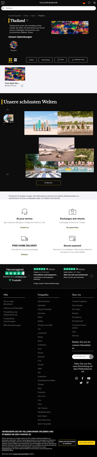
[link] (49, 2)
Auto (40, 349)
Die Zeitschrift (77, 321)
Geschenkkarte (44, 301)
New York (41, 396)
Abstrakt (41, 357)
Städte (40, 321)
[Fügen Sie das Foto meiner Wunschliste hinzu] (22, 86)
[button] (7, 109)
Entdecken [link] (48, 183)
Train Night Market (13, 84)
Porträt (40, 365)
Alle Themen (42, 408)
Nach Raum (42, 416)
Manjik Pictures (10, 86)
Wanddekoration (44, 412)
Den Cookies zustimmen (86, 442)
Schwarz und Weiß (45, 325)
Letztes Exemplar (44, 309)
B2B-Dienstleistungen (12, 325)
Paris (40, 404)
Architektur (42, 345)
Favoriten (41, 313)
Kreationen (42, 377)
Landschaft (42, 333)
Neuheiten (42, 305)
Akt (39, 373)
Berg (40, 388)
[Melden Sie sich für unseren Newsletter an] (91, 356)
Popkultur (41, 392)
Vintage (41, 384)
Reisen (40, 337)
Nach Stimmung (44, 420)
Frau (39, 361)
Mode (40, 317)
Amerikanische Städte (46, 381)
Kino (39, 400)
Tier (39, 329)
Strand (40, 353)
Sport (40, 341)
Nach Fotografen (44, 424)
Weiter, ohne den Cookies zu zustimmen (67, 442)
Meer (40, 369)
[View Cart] (94, 3)
